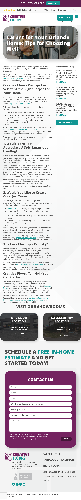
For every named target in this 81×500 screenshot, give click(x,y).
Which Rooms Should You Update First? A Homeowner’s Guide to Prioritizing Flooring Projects (66, 91)
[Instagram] (13, 484)
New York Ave (9, 496)
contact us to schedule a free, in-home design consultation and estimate (26, 299)
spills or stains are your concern (29, 265)
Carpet (47, 454)
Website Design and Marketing (48, 494)
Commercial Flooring (53, 476)
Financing (62, 10)
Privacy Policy (20, 494)
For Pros (72, 10)
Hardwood (50, 460)
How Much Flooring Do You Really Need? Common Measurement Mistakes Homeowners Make (66, 75)
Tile (57, 454)
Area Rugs (70, 472)
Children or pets (13, 208)
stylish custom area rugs (26, 237)
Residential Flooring (52, 472)
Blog (53, 10)
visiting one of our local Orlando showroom (21, 129)
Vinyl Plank (50, 465)
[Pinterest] (20, 484)
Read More (61, 82)
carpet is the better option (19, 103)
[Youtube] (24, 484)
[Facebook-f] (17, 484)
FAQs (46, 10)
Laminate (68, 460)
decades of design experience (15, 78)
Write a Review (31, 494)
